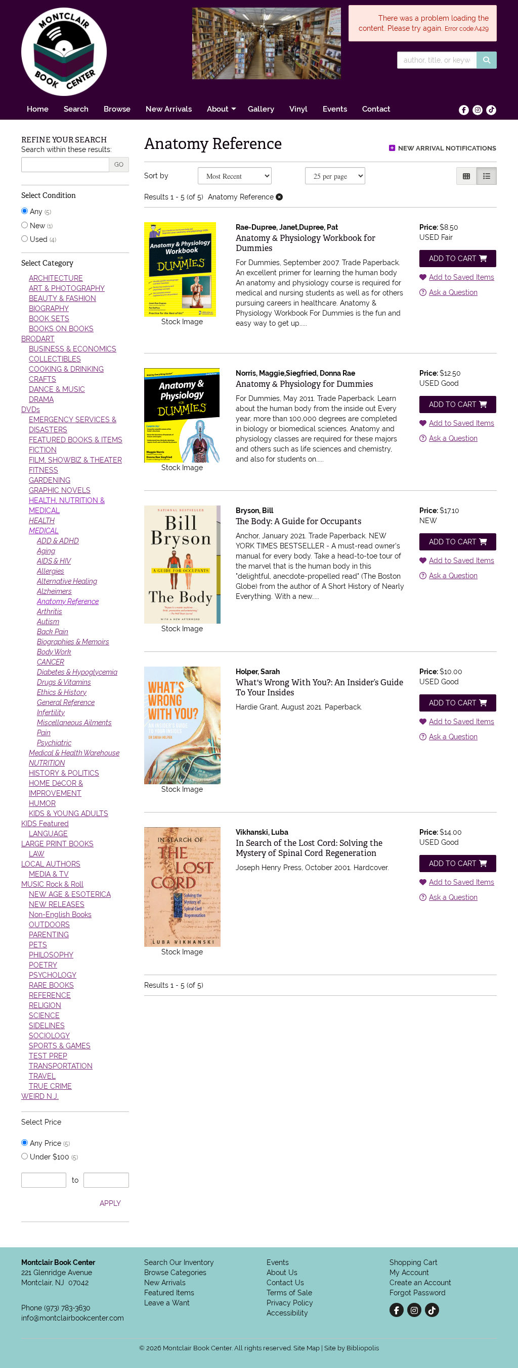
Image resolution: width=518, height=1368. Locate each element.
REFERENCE (50, 995)
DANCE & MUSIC (57, 389)
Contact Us (285, 1283)
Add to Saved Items (461, 277)
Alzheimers (54, 591)
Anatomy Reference (68, 601)
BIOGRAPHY (49, 309)
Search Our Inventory (179, 1262)
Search (76, 109)
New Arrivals (169, 109)
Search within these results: (66, 149)
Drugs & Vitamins (64, 682)
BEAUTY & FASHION (62, 298)
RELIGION (45, 1005)
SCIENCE (44, 1015)
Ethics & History (62, 692)
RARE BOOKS (51, 985)
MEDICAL (44, 531)
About (218, 109)
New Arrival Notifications (446, 148)
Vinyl (298, 109)
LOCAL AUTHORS (50, 864)
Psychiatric (54, 743)
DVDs (30, 410)
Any (39, 212)
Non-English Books (60, 914)
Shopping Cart (414, 1262)
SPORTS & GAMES (60, 1046)
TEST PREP (48, 1056)
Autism (48, 622)
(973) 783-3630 (67, 1308)
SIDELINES (47, 1026)
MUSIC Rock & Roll (52, 884)
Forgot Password (418, 1293)
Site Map (306, 1348)
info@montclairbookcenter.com (72, 1318)
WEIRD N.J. (40, 1096)
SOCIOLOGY (49, 1036)
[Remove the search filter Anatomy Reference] (279, 197)
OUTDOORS (49, 925)
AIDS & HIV (54, 561)
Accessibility (287, 1313)
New (40, 226)
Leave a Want (167, 1303)
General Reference (66, 702)
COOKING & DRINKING (66, 369)
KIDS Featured (45, 824)
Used (42, 239)
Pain (44, 733)
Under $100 (53, 1157)
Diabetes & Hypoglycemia (77, 672)
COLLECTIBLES (55, 359)
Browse (117, 109)
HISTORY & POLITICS (64, 773)
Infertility (51, 712)
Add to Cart (453, 259)
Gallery (261, 109)
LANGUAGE (48, 834)
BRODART (38, 339)
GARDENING (49, 480)
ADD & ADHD (58, 541)
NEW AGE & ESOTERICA (70, 894)
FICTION (43, 450)
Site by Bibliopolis (351, 1348)
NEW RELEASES (56, 904)
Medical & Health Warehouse (74, 753)
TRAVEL (42, 1076)
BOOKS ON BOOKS (61, 329)
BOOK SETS (49, 319)
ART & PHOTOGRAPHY (67, 288)
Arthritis (49, 611)
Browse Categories (175, 1273)
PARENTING (49, 935)
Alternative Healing (67, 581)
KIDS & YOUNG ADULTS (68, 813)
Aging (46, 551)
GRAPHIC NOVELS (60, 490)
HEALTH (42, 521)
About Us (282, 1273)
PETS (38, 945)
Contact (376, 109)
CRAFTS (42, 379)
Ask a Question (453, 292)
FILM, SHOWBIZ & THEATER (75, 460)
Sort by (156, 176)
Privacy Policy (290, 1303)
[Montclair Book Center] (95, 52)
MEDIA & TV (49, 874)
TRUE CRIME (50, 1086)
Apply (110, 1203)
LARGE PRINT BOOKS (57, 844)
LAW (37, 854)
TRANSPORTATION (61, 1066)
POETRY (43, 965)
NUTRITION (47, 763)
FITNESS (43, 470)
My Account (409, 1273)
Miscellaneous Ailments (74, 723)
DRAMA (41, 399)
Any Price (49, 1143)
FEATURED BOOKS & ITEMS (75, 440)
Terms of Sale (289, 1293)
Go (118, 164)
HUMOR (42, 803)
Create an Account (420, 1283)
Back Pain (52, 632)
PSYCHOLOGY (52, 975)
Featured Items (169, 1293)
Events (335, 109)
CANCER (50, 662)
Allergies (50, 571)
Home (38, 109)
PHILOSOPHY (51, 955)
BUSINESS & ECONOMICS (72, 349)
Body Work (54, 652)
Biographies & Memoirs (73, 642)
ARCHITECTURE (56, 278)
